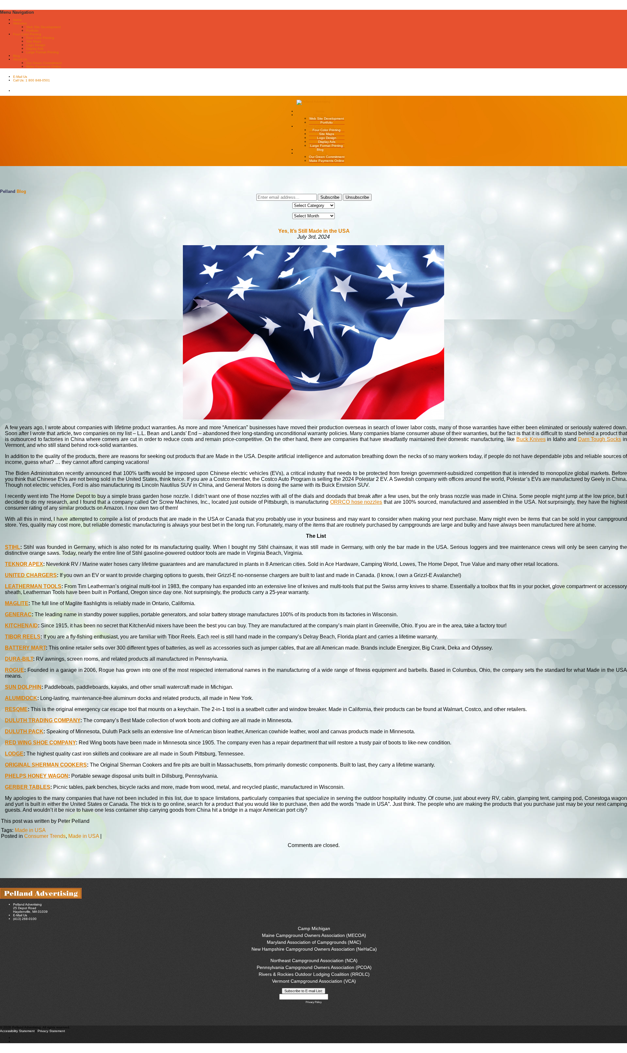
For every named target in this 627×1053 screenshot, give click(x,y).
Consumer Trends (45, 836)
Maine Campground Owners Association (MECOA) (314, 935)
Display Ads (34, 48)
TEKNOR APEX (24, 564)
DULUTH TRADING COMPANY (42, 720)
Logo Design (35, 45)
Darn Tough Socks (599, 439)
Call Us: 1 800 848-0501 (31, 80)
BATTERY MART (25, 648)
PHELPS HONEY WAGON (36, 776)
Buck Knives (531, 439)
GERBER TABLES (27, 787)
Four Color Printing (40, 38)
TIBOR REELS (22, 636)
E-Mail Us (20, 76)
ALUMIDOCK (21, 698)
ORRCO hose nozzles (356, 502)
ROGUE (14, 670)
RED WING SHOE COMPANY (40, 742)
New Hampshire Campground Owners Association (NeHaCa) (314, 949)
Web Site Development (43, 27)
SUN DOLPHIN (23, 687)
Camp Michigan (314, 928)
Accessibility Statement (17, 1031)
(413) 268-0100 (25, 919)
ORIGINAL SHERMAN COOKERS (46, 765)
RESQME (16, 709)
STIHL (12, 547)
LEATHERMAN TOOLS (33, 586)
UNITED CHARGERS (31, 575)
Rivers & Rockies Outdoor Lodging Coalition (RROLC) (314, 974)
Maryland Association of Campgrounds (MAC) (314, 942)
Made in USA (30, 830)
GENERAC (18, 614)
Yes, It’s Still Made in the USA (314, 231)
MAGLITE (16, 603)
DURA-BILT (19, 659)
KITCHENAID (21, 625)
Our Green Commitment (44, 63)
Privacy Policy (314, 1002)
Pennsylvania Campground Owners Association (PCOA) (314, 967)
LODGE (14, 753)
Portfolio (32, 30)
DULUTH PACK (24, 731)
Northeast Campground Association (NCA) (314, 960)
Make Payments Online (43, 66)
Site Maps (33, 41)
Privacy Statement (51, 1031)
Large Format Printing (42, 52)
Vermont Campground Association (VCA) (314, 981)
